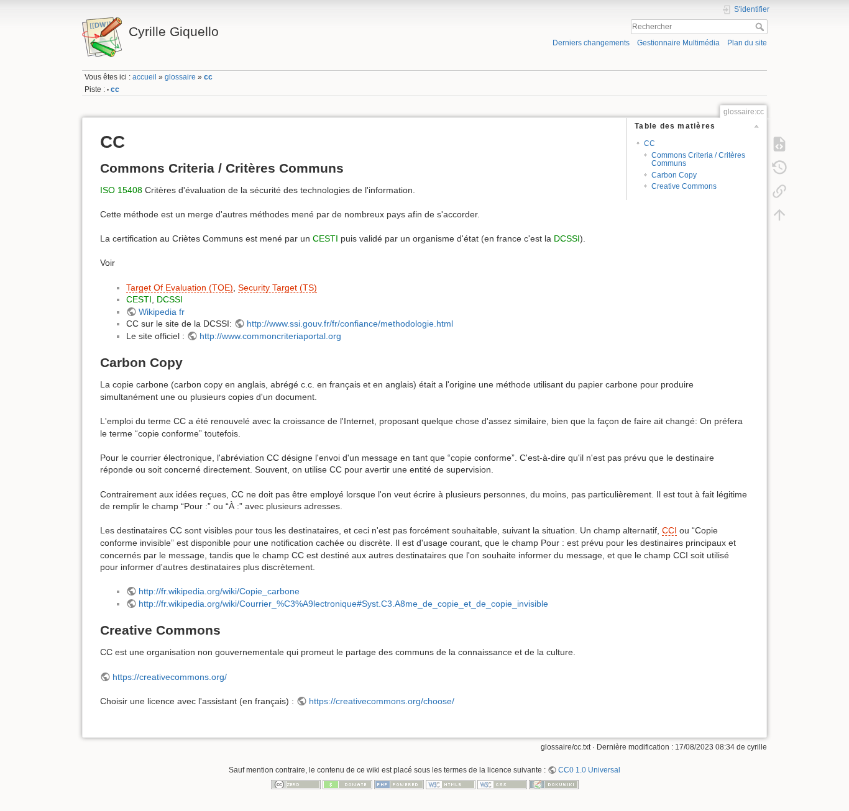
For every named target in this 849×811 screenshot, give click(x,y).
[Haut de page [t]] (779, 214)
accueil (144, 77)
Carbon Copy (674, 175)
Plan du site (747, 43)
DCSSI (567, 238)
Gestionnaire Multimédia (678, 43)
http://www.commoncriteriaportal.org (270, 336)
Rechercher (761, 26)
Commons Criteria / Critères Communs (698, 159)
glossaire (180, 77)
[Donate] (347, 784)
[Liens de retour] (779, 190)
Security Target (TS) (277, 287)
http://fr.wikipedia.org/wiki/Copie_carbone (219, 591)
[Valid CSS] (502, 784)
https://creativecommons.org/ (169, 677)
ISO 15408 (121, 190)
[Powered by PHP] (399, 784)
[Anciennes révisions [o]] (779, 167)
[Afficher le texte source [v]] (779, 143)
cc (208, 77)
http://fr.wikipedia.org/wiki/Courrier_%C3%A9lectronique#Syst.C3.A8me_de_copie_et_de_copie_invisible (343, 604)
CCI (669, 530)
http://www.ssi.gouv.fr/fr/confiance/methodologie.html (350, 323)
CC (649, 143)
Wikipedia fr (162, 312)
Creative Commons (684, 186)
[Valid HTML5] (450, 784)
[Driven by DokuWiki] (554, 784)
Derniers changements (591, 43)
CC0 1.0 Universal (589, 770)
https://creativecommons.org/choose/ (381, 701)
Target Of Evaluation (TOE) (179, 287)
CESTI (325, 238)
